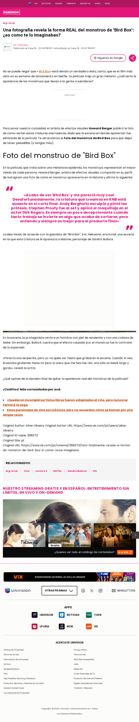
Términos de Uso (11, 654)
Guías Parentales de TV (84, 673)
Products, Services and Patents (88, 678)
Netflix (57, 471)
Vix (35, 4)
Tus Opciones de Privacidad (16, 693)
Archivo (7, 664)
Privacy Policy (80, 650)
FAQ (6, 673)
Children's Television (83, 688)
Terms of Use (79, 654)
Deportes (85, 4)
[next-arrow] (135, 535)
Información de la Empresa (16, 659)
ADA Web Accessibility (84, 659)
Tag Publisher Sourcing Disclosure (19, 678)
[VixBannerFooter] (69, 577)
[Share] (132, 58)
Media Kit (78, 669)
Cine (27, 471)
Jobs (76, 664)
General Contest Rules (14, 688)
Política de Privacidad (14, 650)
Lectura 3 (41, 471)
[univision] (11, 12)
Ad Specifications (11, 669)
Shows (58, 4)
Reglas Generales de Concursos (88, 683)
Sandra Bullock (77, 471)
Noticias (46, 4)
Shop (107, 4)
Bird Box (44, 71)
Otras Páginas (56, 590)
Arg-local (9, 23)
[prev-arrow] (0, 535)
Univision (23, 44)
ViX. (95, 471)
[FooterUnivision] (17, 590)
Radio (97, 4)
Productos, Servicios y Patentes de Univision (24, 683)
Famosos (71, 4)
